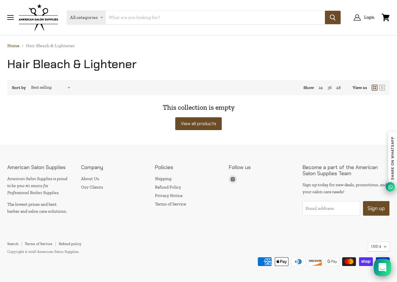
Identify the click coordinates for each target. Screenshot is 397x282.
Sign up (376, 208)
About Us (90, 178)
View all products (198, 123)
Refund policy (70, 244)
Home (13, 45)
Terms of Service (170, 204)
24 (321, 87)
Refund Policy (168, 187)
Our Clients (92, 187)
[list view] (382, 88)
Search (12, 244)
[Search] (333, 17)
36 (330, 87)
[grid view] (375, 88)
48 (338, 87)
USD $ (376, 246)
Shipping (163, 178)
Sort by (19, 87)
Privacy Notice (169, 195)
